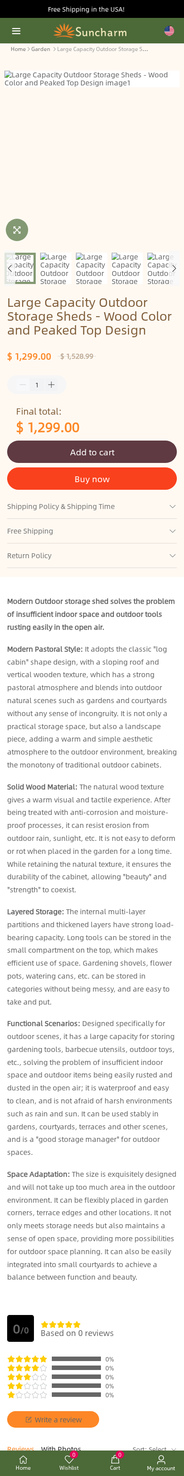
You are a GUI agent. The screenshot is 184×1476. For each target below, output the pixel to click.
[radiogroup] (61, 1324)
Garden (40, 49)
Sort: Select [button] (150, 1449)
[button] (9, 268)
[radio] (45, 1324)
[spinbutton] (37, 384)
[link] (18, 48)
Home (18, 49)
